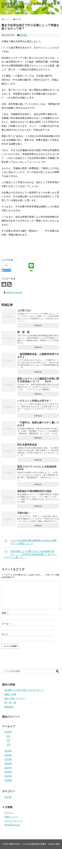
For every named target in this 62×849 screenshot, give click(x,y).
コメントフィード (13, 821)
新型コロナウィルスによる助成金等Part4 (37, 468)
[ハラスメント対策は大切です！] (8, 407)
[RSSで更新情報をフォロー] (9, 284)
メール (6, 623)
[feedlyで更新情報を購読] (3, 284)
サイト (4, 634)
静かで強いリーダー (14, 698)
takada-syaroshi (14, 292)
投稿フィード (11, 817)
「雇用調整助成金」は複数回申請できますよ (38, 355)
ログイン (9, 812)
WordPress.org (12, 825)
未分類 (23, 35)
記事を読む (38, 325)
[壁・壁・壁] (8, 338)
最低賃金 (9, 707)
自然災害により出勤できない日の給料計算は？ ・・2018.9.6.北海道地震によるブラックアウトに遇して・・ (30, 554)
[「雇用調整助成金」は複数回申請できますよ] (8, 360)
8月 (8, 736)
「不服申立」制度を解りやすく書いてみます (38, 424)
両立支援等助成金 (27, 444)
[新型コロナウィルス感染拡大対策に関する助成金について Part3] (8, 384)
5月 (8, 740)
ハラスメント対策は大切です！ (34, 400)
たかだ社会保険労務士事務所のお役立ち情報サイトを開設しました (34, 542)
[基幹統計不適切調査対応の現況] (8, 497)
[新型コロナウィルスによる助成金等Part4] (8, 472)
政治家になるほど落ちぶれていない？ (24, 690)
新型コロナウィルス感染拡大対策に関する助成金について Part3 (38, 380)
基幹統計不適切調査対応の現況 (34, 491)
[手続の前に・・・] (8, 519)
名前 (5, 613)
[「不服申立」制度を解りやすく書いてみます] (8, 428)
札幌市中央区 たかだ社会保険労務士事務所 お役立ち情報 (28, 5)
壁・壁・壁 (23, 332)
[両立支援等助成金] (8, 450)
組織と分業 (10, 694)
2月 (8, 744)
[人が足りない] (8, 316)
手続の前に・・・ (27, 513)
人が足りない (24, 310)
